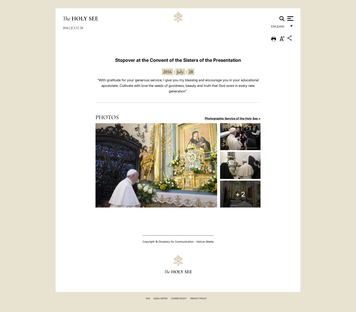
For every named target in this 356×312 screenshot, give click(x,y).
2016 (66, 28)
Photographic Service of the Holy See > (233, 118)
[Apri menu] (290, 18)
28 (81, 28)
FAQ (148, 298)
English (279, 27)
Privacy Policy (198, 298)
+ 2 (240, 194)
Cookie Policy (179, 298)
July (74, 28)
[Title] (290, 38)
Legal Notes (160, 298)
